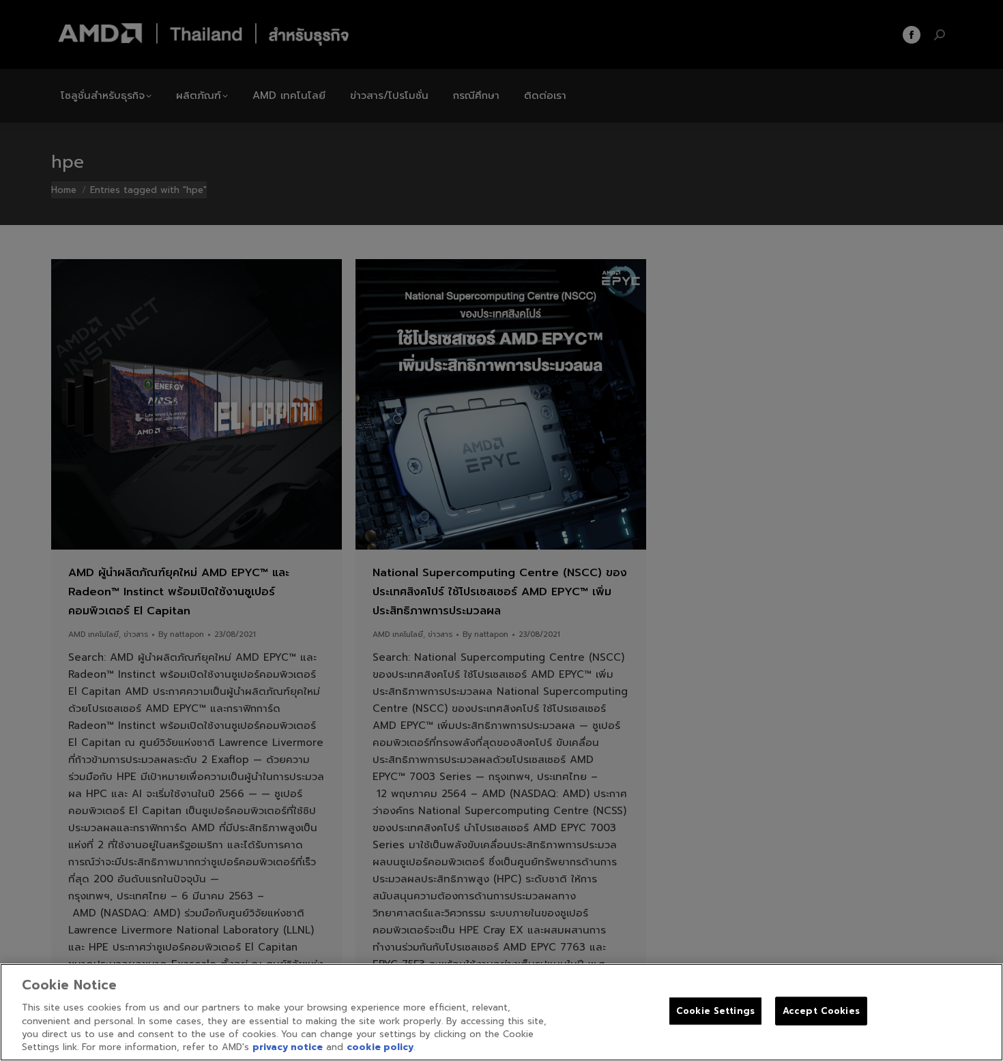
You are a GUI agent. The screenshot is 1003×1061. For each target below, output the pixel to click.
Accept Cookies (821, 1010)
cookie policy (380, 1047)
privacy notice (287, 1047)
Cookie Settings (715, 1010)
